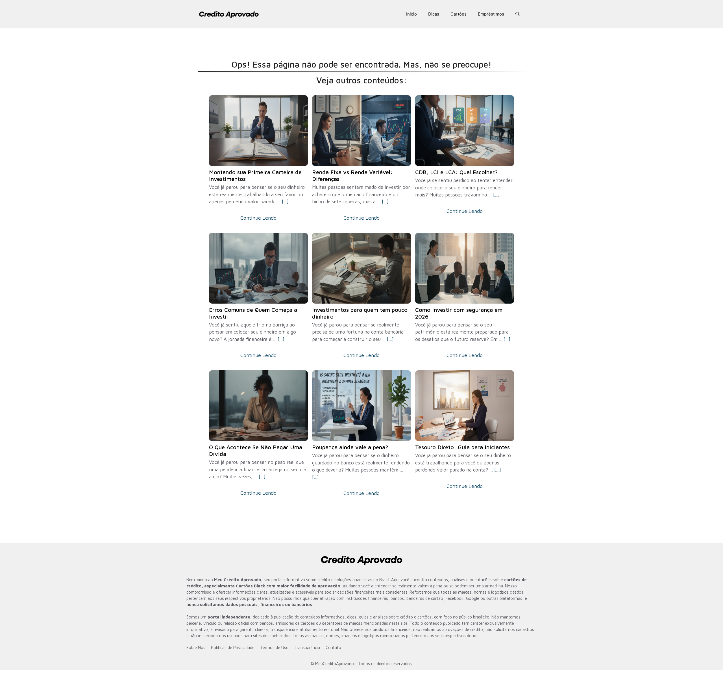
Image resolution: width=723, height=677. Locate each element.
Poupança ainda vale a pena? (350, 447)
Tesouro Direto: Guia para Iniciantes (462, 447)
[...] (285, 201)
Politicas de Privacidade (232, 647)
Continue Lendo (258, 218)
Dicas (433, 14)
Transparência (307, 647)
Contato (333, 647)
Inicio (411, 14)
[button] (517, 14)
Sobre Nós (195, 647)
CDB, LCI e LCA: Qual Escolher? (456, 172)
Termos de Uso (274, 647)
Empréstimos (491, 14)
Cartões (458, 14)
